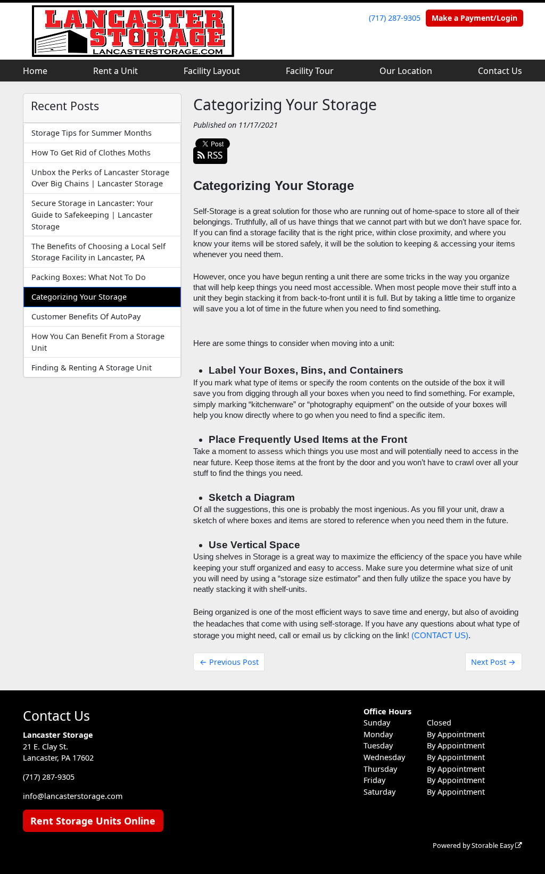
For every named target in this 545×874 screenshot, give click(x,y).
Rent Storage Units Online (92, 820)
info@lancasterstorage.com (72, 796)
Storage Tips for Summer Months (91, 133)
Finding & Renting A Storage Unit (91, 367)
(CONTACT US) (439, 635)
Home (35, 71)
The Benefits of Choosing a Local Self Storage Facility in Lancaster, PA (98, 252)
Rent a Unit (115, 71)
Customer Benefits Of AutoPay (86, 316)
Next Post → (493, 662)
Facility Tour (310, 71)
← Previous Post (229, 662)
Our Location (405, 71)
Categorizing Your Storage (79, 297)
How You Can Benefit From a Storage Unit (97, 342)
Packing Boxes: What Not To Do (88, 277)
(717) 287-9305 (394, 18)
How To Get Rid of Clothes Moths (91, 152)
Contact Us (500, 71)
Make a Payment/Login (474, 18)
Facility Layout (212, 71)
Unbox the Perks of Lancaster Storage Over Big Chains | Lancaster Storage (100, 178)
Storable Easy (493, 845)
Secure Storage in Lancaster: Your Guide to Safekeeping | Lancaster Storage (92, 214)
